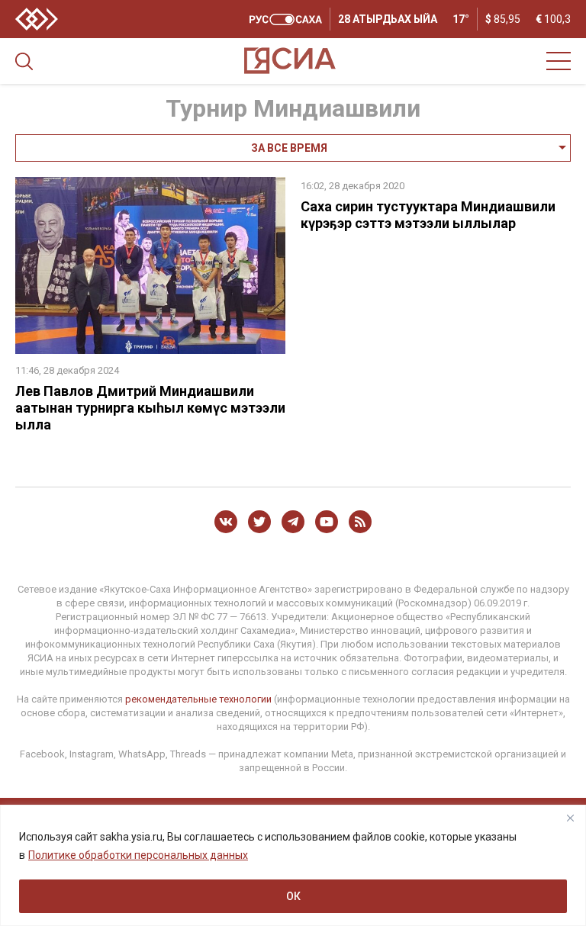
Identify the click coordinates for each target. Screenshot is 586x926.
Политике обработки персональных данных (138, 855)
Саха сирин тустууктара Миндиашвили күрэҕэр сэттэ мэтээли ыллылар (428, 214)
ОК (293, 896)
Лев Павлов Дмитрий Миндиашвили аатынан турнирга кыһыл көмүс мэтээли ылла (150, 407)
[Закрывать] (570, 818)
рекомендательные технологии (198, 699)
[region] (293, 865)
